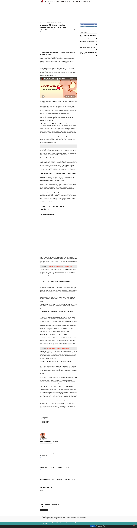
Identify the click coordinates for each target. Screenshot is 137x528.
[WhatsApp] (48, 428)
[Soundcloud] (46, 521)
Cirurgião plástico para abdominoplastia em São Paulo (54, 467)
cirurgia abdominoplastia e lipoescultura (51, 57)
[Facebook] (41, 428)
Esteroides (63, 1)
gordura (66, 184)
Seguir (95, 26)
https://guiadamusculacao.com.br (46, 439)
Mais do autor (55, 441)
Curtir (95, 24)
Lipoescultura (43, 418)
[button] (96, 1)
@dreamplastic (58, 99)
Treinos (47, 1)
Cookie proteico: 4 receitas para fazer (87, 47)
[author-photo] (42, 437)
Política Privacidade (44, 523)
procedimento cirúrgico (45, 421)
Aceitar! (92, 526)
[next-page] (42, 483)
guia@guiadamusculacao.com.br (51, 518)
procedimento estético (45, 422)
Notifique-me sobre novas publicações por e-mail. (50, 506)
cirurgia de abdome (44, 417)
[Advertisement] (68, 13)
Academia (69, 1)
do (68, 184)
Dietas (80, 1)
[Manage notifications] (134, 525)
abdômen (71, 184)
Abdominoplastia (44, 416)
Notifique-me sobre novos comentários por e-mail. (50, 504)
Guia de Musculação (44, 29)
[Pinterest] (46, 428)
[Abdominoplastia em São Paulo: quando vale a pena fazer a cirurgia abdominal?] (58, 473)
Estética (44, 22)
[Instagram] (42, 521)
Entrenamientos (86, 1)
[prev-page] (40, 483)
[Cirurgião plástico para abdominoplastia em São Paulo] (58, 461)
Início (40, 22)
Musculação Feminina (54, 1)
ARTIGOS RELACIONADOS (45, 441)
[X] (43, 428)
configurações (32, 526)
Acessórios (75, 1)
